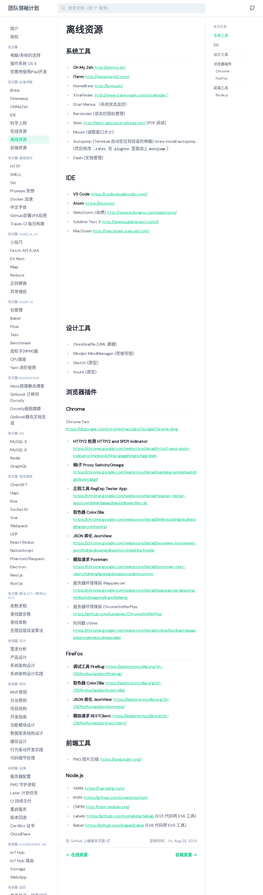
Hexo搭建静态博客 (27, 386)
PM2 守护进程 (23, 784)
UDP (14, 534)
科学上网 (18, 123)
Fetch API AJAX (24, 250)
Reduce (17, 275)
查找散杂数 (20, 614)
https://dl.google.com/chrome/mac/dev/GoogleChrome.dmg (122, 429)
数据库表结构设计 (26, 733)
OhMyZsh (19, 106)
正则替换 (18, 283)
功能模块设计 (22, 725)
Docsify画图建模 (25, 408)
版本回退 (18, 817)
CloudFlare (20, 834)
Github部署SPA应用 (28, 215)
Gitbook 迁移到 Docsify (24, 397)
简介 (14, 28)
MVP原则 (18, 692)
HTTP (15, 166)
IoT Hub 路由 (22, 860)
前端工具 (221, 88)
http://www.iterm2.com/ (107, 76)
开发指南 (18, 717)
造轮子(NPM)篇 (24, 351)
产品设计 (18, 657)
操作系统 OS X (23, 63)
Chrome (222, 71)
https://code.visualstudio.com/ (119, 194)
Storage (17, 869)
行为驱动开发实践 (26, 749)
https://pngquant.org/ (121, 759)
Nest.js (16, 575)
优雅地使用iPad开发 (28, 71)
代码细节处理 (22, 758)
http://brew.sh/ (109, 86)
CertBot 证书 (22, 825)
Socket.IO (19, 509)
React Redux (22, 542)
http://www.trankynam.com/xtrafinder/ (131, 95)
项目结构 (18, 708)
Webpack (19, 526)
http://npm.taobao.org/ (108, 806)
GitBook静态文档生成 (28, 420)
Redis (15, 458)
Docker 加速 (21, 199)
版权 (14, 37)
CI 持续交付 (20, 801)
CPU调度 (18, 359)
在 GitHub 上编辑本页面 (85, 841)
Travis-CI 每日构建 (27, 224)
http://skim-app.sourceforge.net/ (114, 123)
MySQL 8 (18, 450)
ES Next (17, 258)
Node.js (222, 95)
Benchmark (20, 343)
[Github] (252, 8)
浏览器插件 (223, 64)
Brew (15, 90)
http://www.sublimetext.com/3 (130, 221)
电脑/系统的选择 (25, 55)
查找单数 (18, 622)
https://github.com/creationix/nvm (116, 797)
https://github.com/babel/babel (114, 825)
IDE (13, 115)
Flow (14, 326)
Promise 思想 (22, 191)
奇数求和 (18, 606)
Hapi (14, 493)
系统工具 (221, 35)
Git (13, 182)
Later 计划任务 (24, 793)
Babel (15, 318)
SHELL (16, 174)
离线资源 (18, 139)
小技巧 (16, 242)
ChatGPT (18, 484)
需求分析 (18, 649)
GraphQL (18, 466)
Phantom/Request (27, 558)
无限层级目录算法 (26, 630)
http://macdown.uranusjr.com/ (121, 231)
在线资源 (18, 131)
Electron (18, 567)
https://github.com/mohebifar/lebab (120, 816)
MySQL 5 (18, 441)
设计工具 (221, 54)
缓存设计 (18, 741)
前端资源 (18, 147)
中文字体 (18, 207)
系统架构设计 (22, 665)
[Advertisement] (131, 276)
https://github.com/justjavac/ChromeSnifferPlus (117, 614)
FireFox (222, 78)
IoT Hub (17, 852)
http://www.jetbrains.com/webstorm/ (142, 212)
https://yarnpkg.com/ (105, 788)
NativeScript (21, 550)
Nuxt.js (16, 583)
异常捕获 (18, 291)
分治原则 (18, 700)
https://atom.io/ (100, 203)
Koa (13, 501)
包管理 (16, 310)
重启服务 (18, 809)
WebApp (18, 877)
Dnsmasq (19, 98)
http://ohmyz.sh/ (110, 67)
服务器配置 (20, 776)
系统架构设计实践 (26, 673)
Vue (14, 517)
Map (14, 267)
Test (14, 334)
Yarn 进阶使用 (23, 367)
